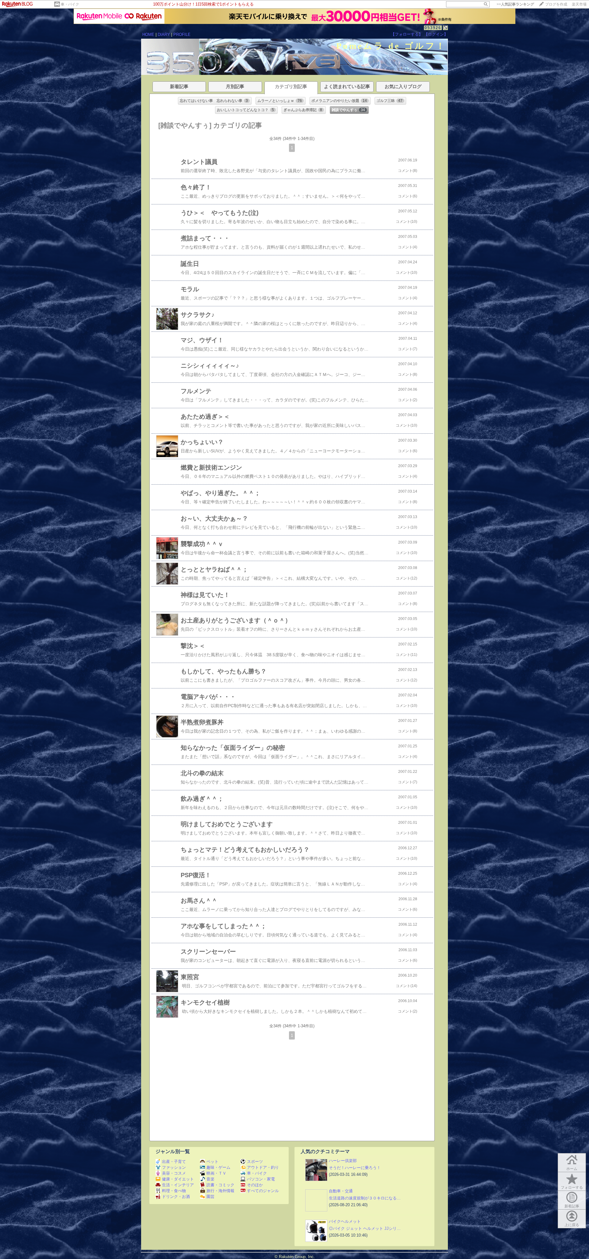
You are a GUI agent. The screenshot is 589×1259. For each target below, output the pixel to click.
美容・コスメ (174, 1173)
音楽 (210, 1179)
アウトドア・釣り (263, 1167)
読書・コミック (220, 1185)
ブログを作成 (556, 4)
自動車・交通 (341, 1191)
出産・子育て (174, 1161)
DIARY (164, 34)
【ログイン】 (436, 34)
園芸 (210, 1196)
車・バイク (70, 4)
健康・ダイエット (178, 1179)
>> (515, 4)
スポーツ (255, 1161)
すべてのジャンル (263, 1190)
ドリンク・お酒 (176, 1196)
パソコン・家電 (261, 1179)
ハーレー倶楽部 (343, 1160)
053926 (433, 27)
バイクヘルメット (345, 1221)
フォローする (572, 1187)
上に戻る (571, 1225)
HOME (148, 34)
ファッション (174, 1167)
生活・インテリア (178, 1185)
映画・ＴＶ (216, 1173)
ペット (212, 1161)
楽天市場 (579, 4)
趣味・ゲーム (218, 1167)
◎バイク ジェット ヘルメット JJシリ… (365, 1228)
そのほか (255, 1185)
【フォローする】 (407, 34)
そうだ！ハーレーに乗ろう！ (355, 1167)
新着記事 (571, 1206)
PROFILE (182, 34)
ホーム (571, 1169)
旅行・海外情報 (220, 1190)
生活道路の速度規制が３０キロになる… (365, 1198)
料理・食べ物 (174, 1190)
